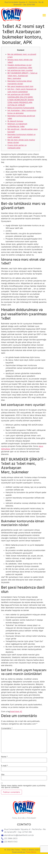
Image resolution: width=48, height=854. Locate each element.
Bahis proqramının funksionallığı (20, 108)
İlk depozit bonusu (15, 121)
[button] (44, 15)
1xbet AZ (18, 711)
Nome (4, 756)
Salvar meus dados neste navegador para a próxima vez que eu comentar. (23, 786)
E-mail (4, 765)
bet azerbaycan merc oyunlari (20, 70)
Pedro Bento (31, 852)
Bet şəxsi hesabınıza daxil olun (20, 86)
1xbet (12, 711)
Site (2, 774)
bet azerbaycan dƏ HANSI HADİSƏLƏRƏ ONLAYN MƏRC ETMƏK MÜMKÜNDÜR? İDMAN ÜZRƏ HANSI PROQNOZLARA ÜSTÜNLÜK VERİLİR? (20, 99)
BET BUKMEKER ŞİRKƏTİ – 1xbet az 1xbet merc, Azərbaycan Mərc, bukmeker (22, 75)
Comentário (7, 728)
